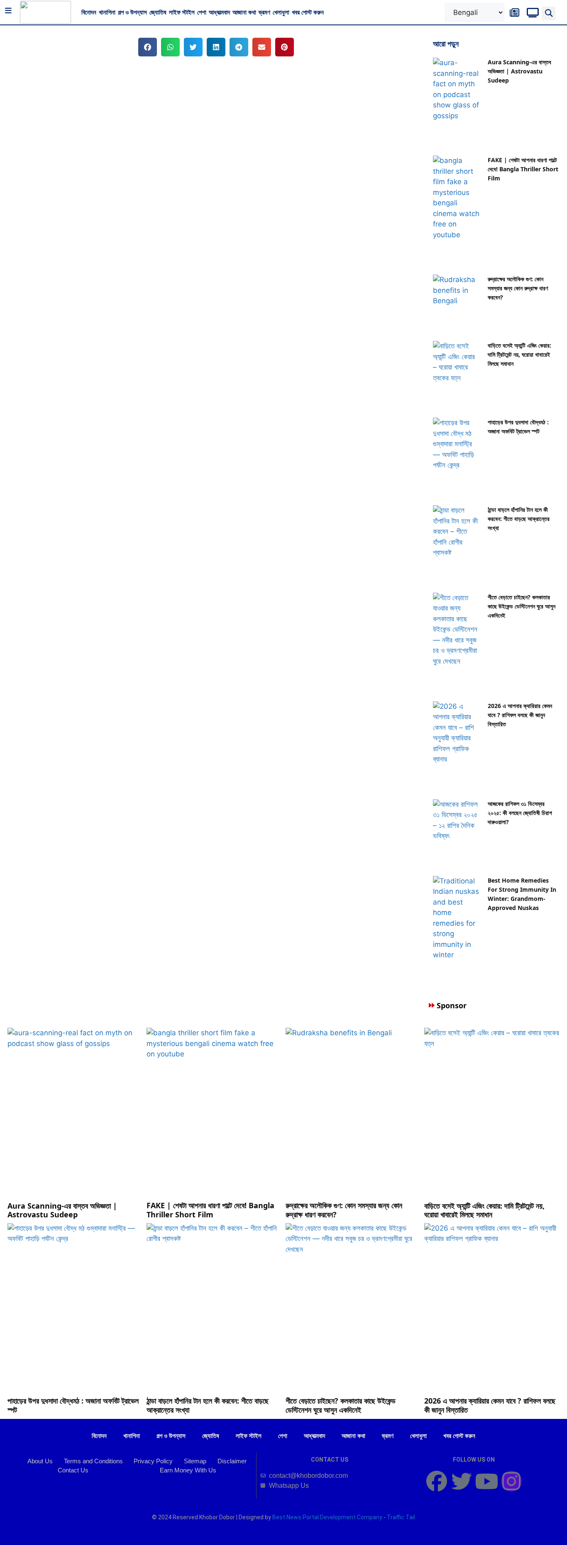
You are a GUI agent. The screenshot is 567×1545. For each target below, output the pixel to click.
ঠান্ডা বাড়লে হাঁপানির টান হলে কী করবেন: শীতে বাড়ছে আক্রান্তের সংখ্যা (519, 519)
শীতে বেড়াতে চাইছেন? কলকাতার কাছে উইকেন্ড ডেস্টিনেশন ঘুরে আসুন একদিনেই (521, 606)
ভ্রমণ (264, 12)
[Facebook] (436, 1481)
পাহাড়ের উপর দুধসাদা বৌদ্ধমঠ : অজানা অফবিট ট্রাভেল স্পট (73, 1405)
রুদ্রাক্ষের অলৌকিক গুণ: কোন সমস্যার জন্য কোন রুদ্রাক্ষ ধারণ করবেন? (518, 288)
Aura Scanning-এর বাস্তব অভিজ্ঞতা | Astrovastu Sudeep (519, 71)
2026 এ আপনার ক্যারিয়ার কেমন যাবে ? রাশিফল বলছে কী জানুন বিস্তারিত (520, 715)
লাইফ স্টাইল (182, 12)
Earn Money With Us (188, 1470)
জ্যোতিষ (157, 12)
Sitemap (195, 1461)
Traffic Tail (401, 1517)
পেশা (201, 12)
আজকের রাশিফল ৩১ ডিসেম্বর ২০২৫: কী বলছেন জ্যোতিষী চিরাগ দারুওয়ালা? (520, 813)
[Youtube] (486, 1481)
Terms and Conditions (93, 1461)
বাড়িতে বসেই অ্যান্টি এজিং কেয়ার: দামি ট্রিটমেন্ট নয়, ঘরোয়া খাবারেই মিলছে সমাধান (519, 354)
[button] (548, 13)
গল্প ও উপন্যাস (132, 12)
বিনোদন (88, 12)
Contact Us (73, 1470)
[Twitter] (461, 1481)
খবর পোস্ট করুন (308, 12)
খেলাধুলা (281, 12)
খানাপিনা (107, 12)
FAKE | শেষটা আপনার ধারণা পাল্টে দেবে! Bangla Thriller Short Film (523, 169)
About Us (40, 1461)
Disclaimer (232, 1461)
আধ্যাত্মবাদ (219, 12)
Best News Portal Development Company (327, 1517)
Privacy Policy (153, 1461)
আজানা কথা (244, 12)
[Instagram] (511, 1481)
